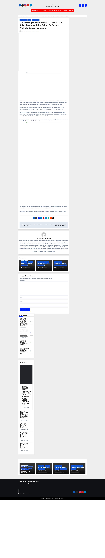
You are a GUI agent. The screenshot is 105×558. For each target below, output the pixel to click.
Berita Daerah (35, 10)
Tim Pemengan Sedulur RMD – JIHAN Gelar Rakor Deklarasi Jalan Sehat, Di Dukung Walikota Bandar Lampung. (41, 25)
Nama (21, 297)
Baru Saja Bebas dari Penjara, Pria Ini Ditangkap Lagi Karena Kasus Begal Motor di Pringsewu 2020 (24, 435)
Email (21, 301)
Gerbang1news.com (26, 31)
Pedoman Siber (31, 481)
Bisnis (55, 10)
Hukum (59, 10)
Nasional (51, 10)
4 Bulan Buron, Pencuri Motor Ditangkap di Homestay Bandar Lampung (23, 342)
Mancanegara (44, 10)
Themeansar (62, 498)
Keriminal (40, 263)
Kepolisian (64, 263)
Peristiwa (30, 263)
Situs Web (22, 305)
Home (20, 481)
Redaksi (24, 481)
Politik (37, 481)
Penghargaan (23, 263)
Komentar (22, 280)
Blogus (56, 498)
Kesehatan (65, 10)
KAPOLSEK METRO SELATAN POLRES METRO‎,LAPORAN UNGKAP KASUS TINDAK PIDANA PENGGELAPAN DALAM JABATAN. (24, 333)
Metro (44, 263)
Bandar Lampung (24, 260)
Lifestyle (71, 10)
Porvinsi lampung (24, 265)
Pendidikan (30, 466)
